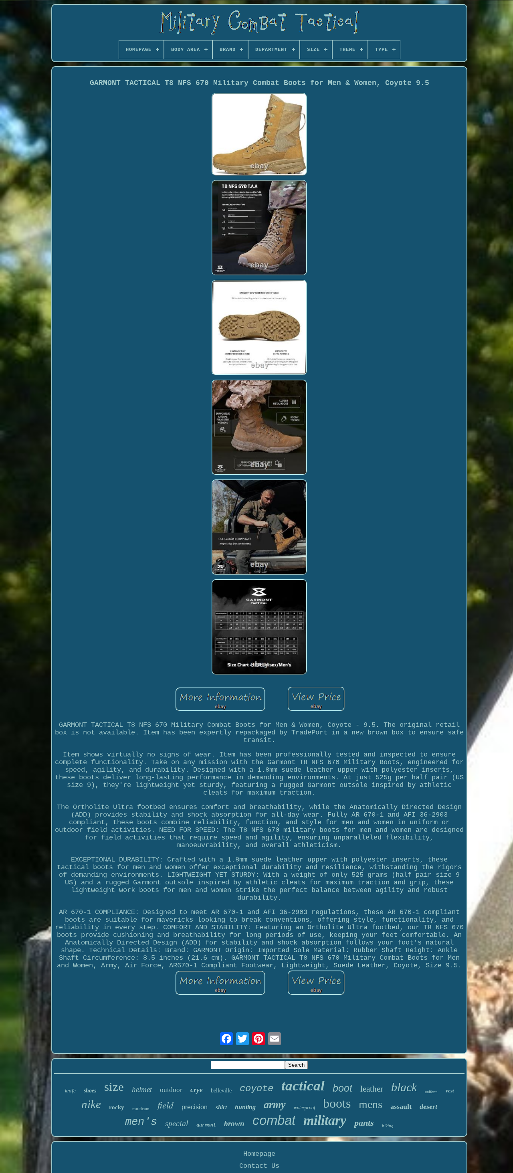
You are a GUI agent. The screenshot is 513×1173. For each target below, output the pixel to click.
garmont (206, 1125)
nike (91, 1104)
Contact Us (259, 1166)
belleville (221, 1091)
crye (196, 1090)
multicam (140, 1108)
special (176, 1123)
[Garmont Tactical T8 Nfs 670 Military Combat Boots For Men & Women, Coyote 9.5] (259, 135)
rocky (116, 1107)
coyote (256, 1088)
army (275, 1104)
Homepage (259, 1154)
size (114, 1087)
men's (141, 1122)
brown (234, 1123)
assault (401, 1106)
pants (364, 1123)
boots (337, 1103)
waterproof (304, 1107)
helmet (142, 1089)
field (166, 1104)
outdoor (171, 1090)
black (404, 1087)
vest (450, 1091)
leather (371, 1089)
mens (370, 1104)
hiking (388, 1125)
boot (342, 1088)
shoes (90, 1091)
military (324, 1120)
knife (70, 1091)
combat (273, 1120)
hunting (245, 1107)
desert (428, 1106)
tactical (303, 1086)
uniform (431, 1092)
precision (195, 1107)
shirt (221, 1107)
